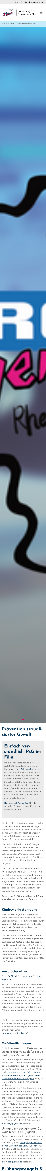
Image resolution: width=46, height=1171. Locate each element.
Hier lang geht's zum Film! (17, 803)
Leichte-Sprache (21, 2)
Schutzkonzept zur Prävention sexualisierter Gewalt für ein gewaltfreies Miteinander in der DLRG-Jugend (22, 1075)
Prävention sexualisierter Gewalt (26, 24)
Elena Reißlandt (9, 976)
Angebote (11, 24)
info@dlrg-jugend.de (12, 1123)
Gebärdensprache (37, 2)
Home (3, 24)
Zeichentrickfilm (29, 769)
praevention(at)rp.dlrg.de (14, 1033)
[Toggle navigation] (41, 12)
